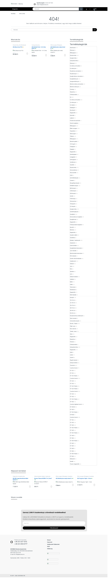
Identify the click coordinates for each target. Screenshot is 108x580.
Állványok (72, 50)
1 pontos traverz (74, 368)
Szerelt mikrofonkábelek (75, 258)
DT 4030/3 (72, 407)
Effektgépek (59, 45)
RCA (71, 269)
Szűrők (71, 196)
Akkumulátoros (73, 170)
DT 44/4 (72, 448)
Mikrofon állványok (74, 86)
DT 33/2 (72, 396)
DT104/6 (72, 414)
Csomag (33, 45)
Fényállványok (73, 73)
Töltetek (72, 136)
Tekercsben (73, 287)
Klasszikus (37, 45)
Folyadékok (72, 131)
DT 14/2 (72, 420)
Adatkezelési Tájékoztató (53, 544)
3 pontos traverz (74, 391)
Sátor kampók (73, 318)
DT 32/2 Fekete (73, 386)
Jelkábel (72, 279)
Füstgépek (72, 146)
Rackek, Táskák (73, 323)
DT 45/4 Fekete (73, 453)
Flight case (72, 326)
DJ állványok (73, 68)
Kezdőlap (13, 13)
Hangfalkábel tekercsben (76, 248)
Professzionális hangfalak (76, 224)
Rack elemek (73, 328)
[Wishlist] (86, 9)
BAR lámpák (73, 188)
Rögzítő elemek (73, 360)
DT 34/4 (72, 435)
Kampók (72, 297)
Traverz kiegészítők (74, 464)
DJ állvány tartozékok (75, 65)
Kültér (71, 284)
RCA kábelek (73, 256)
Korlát (71, 352)
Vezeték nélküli (73, 235)
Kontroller (72, 115)
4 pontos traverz (74, 417)
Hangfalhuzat (73, 219)
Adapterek (72, 243)
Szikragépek (73, 159)
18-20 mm (72, 300)
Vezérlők (72, 164)
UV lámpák (72, 206)
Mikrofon (72, 229)
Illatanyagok (73, 133)
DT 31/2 (72, 373)
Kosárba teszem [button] (26, 53)
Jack (71, 266)
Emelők (71, 461)
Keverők (72, 227)
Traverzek (72, 365)
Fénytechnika (15, 45)
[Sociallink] (11, 561)
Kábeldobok (73, 289)
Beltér (71, 281)
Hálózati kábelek (74, 276)
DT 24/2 (72, 422)
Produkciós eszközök (75, 120)
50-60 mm (72, 313)
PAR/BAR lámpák (74, 185)
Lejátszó (72, 118)
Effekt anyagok (53, 45)
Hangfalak (72, 214)
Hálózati (72, 263)
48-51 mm (72, 307)
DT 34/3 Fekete (73, 432)
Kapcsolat (49, 542)
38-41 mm (72, 305)
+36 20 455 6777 (20, 544)
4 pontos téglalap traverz (76, 404)
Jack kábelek (73, 250)
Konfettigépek (73, 154)
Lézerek (72, 180)
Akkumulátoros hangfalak (76, 216)
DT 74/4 (72, 409)
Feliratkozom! (54, 528)
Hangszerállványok (74, 81)
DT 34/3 (72, 430)
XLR (71, 274)
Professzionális (73, 94)
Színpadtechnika (74, 60)
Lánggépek (72, 157)
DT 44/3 (72, 445)
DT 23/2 (72, 394)
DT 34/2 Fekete (73, 427)
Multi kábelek (73, 294)
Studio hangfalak (74, 123)
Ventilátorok (73, 162)
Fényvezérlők (73, 172)
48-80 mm (72, 310)
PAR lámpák (73, 193)
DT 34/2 (72, 425)
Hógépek (72, 149)
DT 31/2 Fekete (73, 375)
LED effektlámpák (22, 45)
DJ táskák (72, 105)
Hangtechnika (73, 58)
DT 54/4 (72, 456)
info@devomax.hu (20, 554)
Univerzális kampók (74, 320)
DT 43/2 (72, 401)
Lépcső (71, 357)
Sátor (71, 334)
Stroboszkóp (73, 201)
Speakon (72, 271)
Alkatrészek (73, 47)
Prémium (72, 341)
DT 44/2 (72, 443)
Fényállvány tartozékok (75, 71)
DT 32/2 (72, 383)
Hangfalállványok (74, 78)
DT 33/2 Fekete (73, 399)
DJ (70, 97)
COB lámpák (73, 190)
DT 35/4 (72, 438)
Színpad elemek (74, 362)
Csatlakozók (73, 261)
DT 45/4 (72, 451)
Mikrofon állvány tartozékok (76, 84)
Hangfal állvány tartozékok (76, 76)
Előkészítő (72, 458)
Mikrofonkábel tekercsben (76, 253)
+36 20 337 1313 (20, 541)
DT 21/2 (72, 370)
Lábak (71, 354)
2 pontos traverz (74, 378)
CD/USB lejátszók (74, 211)
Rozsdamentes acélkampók (76, 315)
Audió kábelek (73, 245)
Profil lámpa (72, 198)
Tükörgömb (72, 203)
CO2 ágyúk (72, 144)
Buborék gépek (73, 141)
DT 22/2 (72, 381)
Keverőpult (72, 110)
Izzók (71, 175)
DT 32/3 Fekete (73, 388)
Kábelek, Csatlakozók (75, 240)
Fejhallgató (72, 107)
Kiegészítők (72, 112)
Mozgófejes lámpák (74, 183)
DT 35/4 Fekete (73, 440)
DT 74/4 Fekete (73, 412)
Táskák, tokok (73, 331)
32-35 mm (72, 302)
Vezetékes (72, 237)
